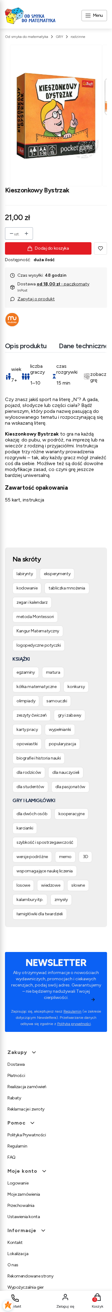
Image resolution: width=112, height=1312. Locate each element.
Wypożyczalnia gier (25, 1287)
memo (65, 856)
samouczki (56, 701)
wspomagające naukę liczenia (44, 871)
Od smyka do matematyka (26, 37)
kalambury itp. (29, 899)
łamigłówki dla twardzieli (39, 914)
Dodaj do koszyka (52, 248)
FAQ (11, 1157)
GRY (59, 37)
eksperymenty (57, 573)
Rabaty (14, 1098)
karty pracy (27, 729)
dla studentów (30, 786)
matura (53, 672)
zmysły (61, 899)
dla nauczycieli (65, 772)
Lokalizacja (17, 1253)
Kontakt (15, 1242)
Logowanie (17, 1183)
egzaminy (25, 672)
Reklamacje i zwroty (25, 1109)
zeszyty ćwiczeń (31, 715)
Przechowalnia (21, 1205)
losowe (23, 885)
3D (85, 856)
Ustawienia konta (23, 1216)
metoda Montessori (35, 616)
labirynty (24, 573)
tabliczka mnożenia (67, 588)
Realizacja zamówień (26, 1086)
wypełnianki (60, 729)
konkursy (76, 686)
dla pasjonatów (70, 786)
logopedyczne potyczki (38, 645)
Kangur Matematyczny (37, 631)
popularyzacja (62, 743)
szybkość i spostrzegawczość (44, 842)
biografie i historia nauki (38, 758)
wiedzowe (50, 885)
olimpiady (25, 701)
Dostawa (16, 1064)
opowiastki (27, 743)
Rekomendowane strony (30, 1276)
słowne (78, 885)
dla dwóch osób (31, 813)
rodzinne (78, 37)
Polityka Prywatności (26, 1135)
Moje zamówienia (23, 1194)
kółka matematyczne (36, 686)
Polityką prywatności (74, 1024)
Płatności (16, 1075)
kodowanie (26, 588)
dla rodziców (28, 772)
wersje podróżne (32, 856)
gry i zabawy (69, 715)
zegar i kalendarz (32, 602)
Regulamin (72, 1011)
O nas (12, 1265)
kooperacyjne (71, 813)
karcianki (24, 828)
